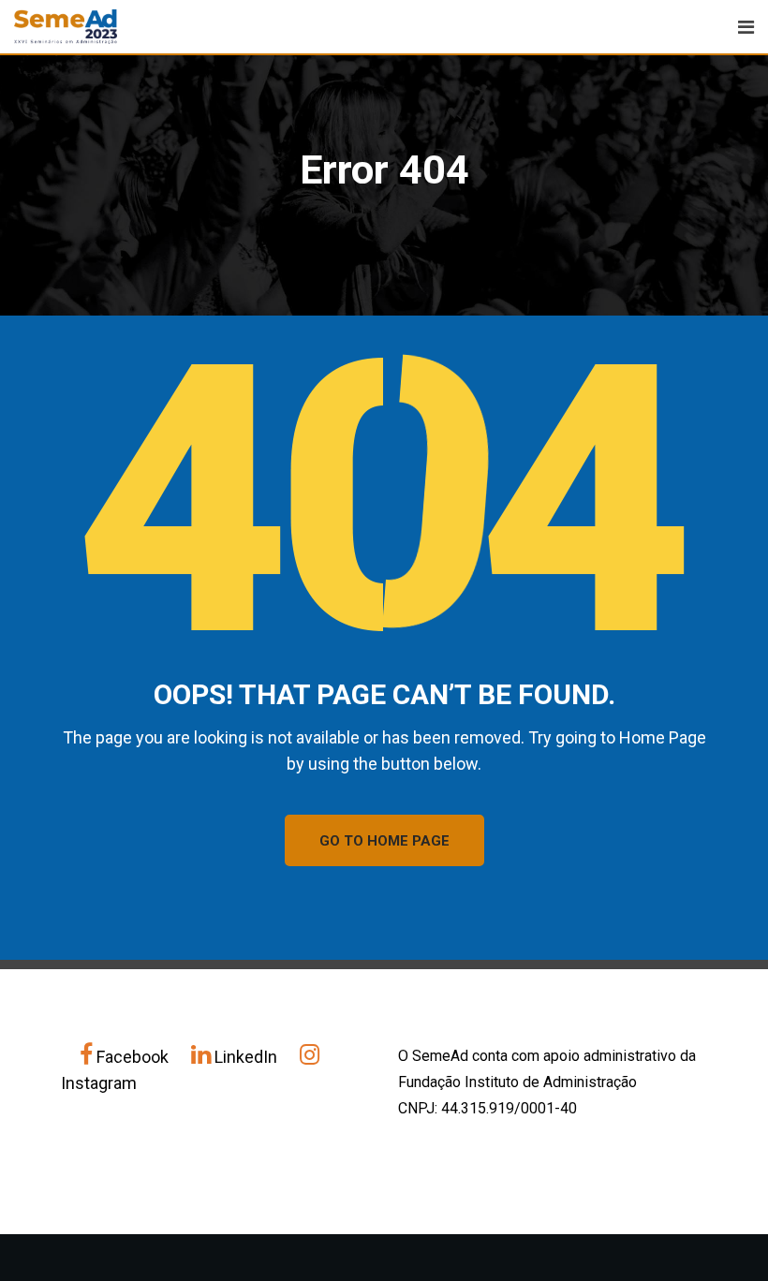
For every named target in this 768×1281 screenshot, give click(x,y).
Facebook (132, 1057)
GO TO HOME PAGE (384, 840)
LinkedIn (246, 1057)
